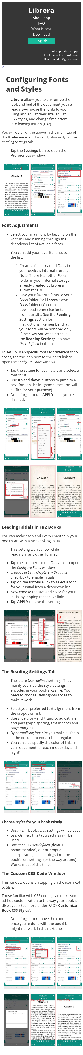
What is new (41, 28)
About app (41, 17)
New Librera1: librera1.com (60, 55)
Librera (41, 10)
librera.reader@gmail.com (61, 59)
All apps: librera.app (65, 51)
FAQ (41, 23)
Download (41, 34)
